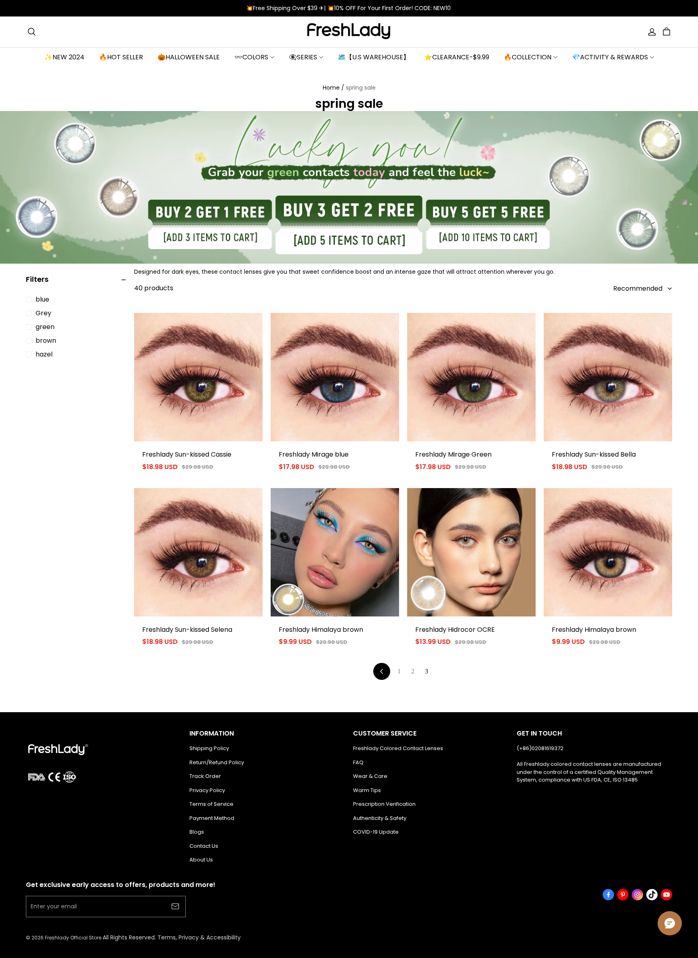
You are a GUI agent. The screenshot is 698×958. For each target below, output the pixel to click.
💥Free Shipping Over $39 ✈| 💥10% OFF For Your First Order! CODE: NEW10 (349, 8)
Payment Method (211, 818)
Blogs (196, 832)
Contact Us (203, 846)
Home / (333, 88)
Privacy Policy (207, 790)
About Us (201, 860)
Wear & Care (370, 776)
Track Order (205, 776)
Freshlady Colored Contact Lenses (398, 748)
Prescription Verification (384, 804)
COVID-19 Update (376, 832)
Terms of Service (211, 804)
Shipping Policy (209, 748)
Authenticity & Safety (379, 818)
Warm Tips (367, 790)
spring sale (361, 88)
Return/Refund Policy (216, 762)
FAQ (358, 762)
